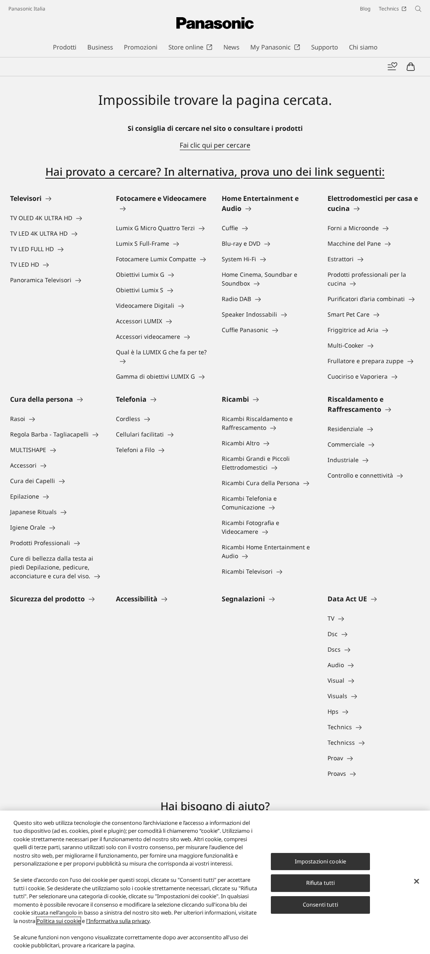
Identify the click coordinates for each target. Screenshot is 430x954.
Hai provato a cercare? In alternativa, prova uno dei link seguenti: (215, 171)
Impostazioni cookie (320, 861)
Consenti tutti (320, 904)
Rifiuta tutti (320, 883)
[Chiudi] (416, 881)
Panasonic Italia (26, 8)
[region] (215, 882)
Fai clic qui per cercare (215, 145)
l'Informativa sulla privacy (117, 921)
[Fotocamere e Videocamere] (162, 208)
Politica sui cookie (59, 921)
